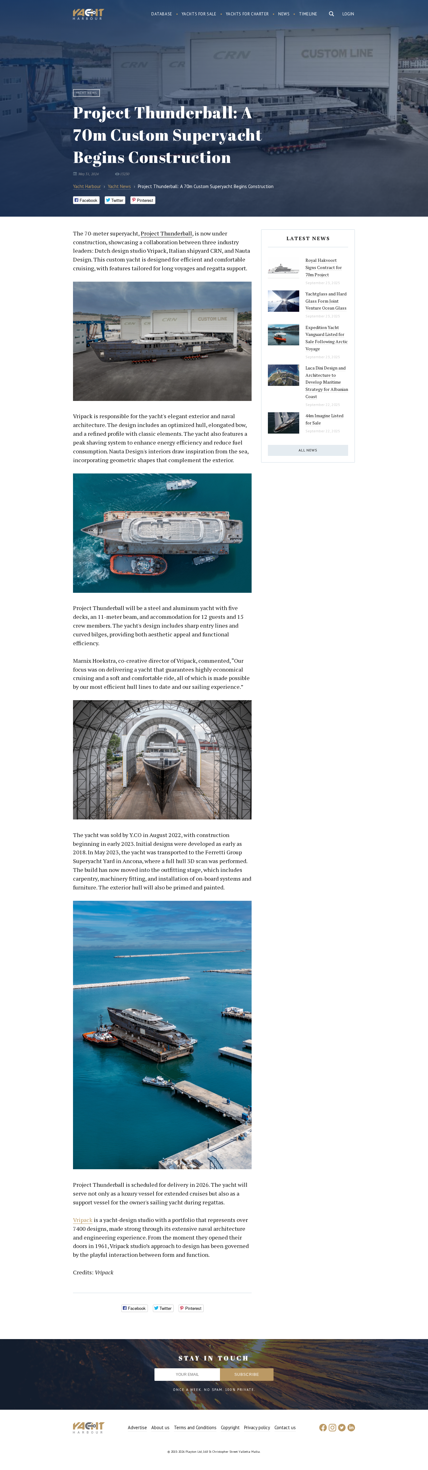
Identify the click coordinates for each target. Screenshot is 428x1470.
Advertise (137, 1427)
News (284, 14)
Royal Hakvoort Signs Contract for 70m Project (323, 267)
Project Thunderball (166, 233)
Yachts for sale (199, 14)
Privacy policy (257, 1427)
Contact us (285, 1427)
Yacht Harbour (88, 15)
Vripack (82, 1220)
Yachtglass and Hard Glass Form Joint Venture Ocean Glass (326, 301)
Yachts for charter (247, 14)
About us (160, 1427)
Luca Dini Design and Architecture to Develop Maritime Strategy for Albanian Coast (326, 382)
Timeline (308, 14)
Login (348, 14)
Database (161, 14)
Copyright (230, 1427)
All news (308, 450)
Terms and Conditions (195, 1427)
